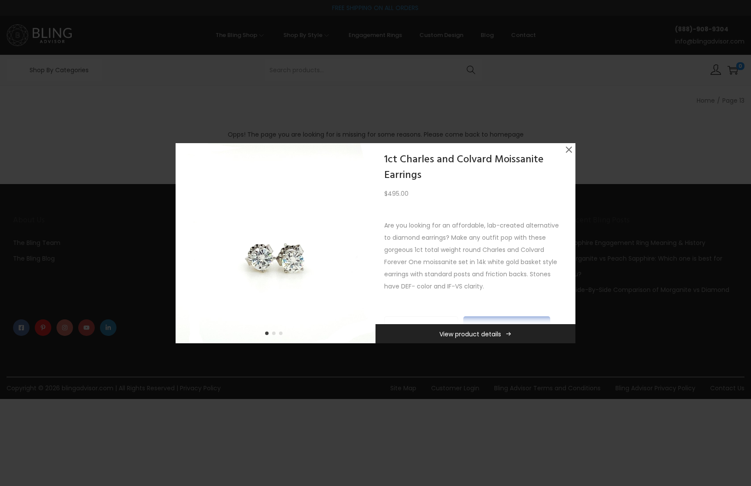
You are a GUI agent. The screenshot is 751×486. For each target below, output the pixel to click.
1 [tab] (268, 335)
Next (366, 243)
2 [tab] (275, 335)
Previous (185, 243)
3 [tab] (282, 335)
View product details (470, 334)
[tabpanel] (276, 243)
